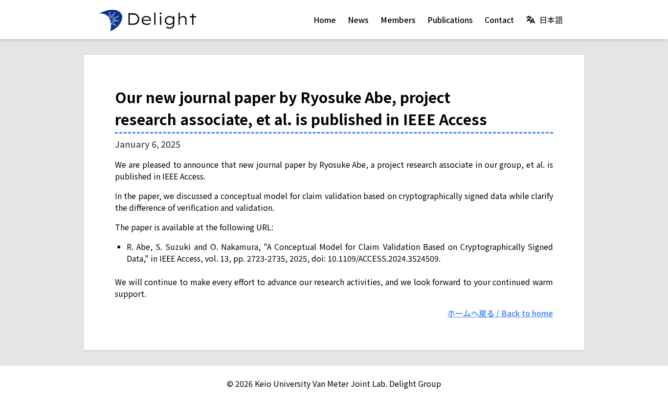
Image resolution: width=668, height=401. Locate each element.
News (358, 19)
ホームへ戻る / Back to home (500, 313)
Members (398, 19)
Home (324, 19)
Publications (450, 19)
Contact (499, 19)
